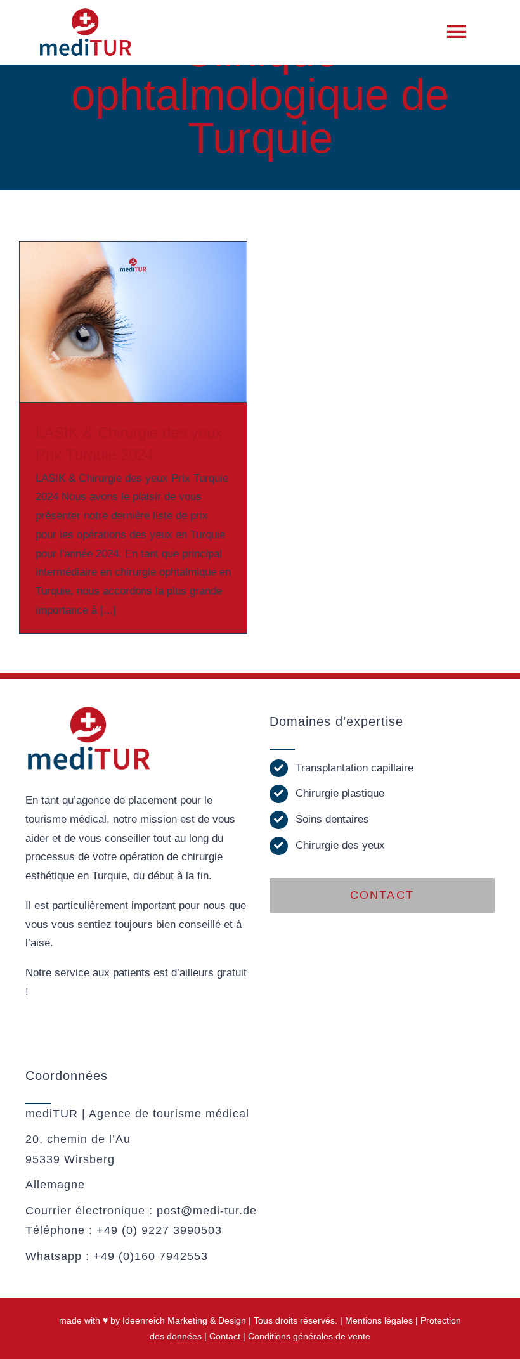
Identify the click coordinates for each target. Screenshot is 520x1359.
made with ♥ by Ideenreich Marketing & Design (152, 1320)
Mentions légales (379, 1320)
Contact (224, 1336)
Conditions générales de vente (309, 1336)
